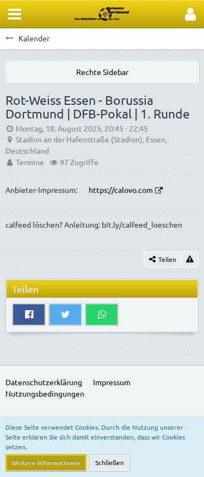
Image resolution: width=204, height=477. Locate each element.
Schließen (109, 462)
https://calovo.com (121, 189)
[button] (14, 14)
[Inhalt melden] (190, 260)
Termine (30, 162)
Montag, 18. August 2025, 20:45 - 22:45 (82, 128)
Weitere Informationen (46, 462)
